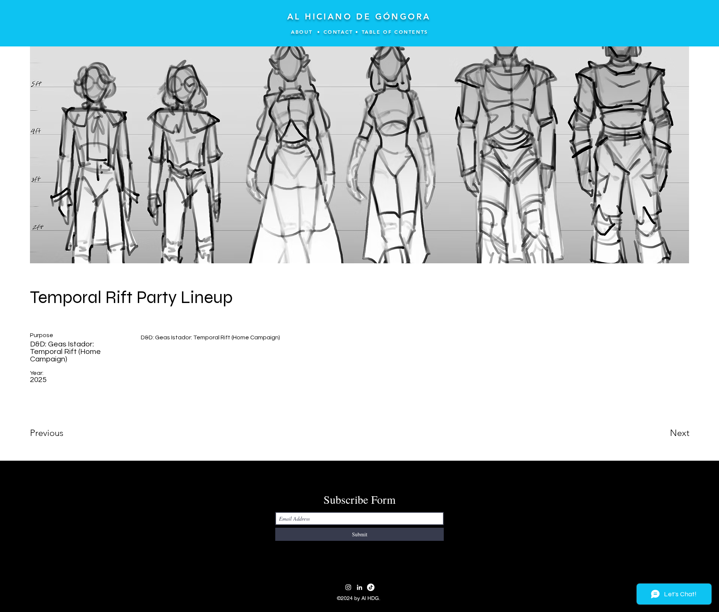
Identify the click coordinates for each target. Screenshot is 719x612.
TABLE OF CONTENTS (395, 32)
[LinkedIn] (359, 587)
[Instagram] (348, 587)
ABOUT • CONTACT (322, 32)
